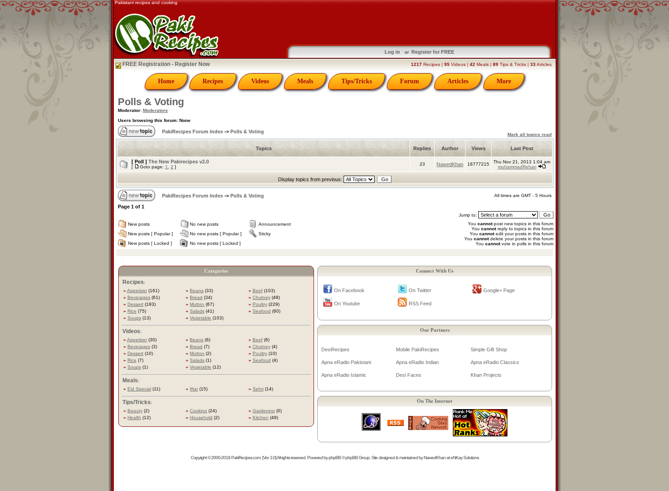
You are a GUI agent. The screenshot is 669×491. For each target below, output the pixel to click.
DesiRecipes (335, 349)
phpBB (335, 457)
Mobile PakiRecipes (417, 349)
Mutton (197, 304)
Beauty (134, 410)
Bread (196, 297)
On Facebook (349, 290)
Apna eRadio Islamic (343, 375)
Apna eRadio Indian (417, 362)
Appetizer (137, 290)
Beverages (138, 297)
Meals (305, 81)
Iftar (194, 388)
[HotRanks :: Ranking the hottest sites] (480, 434)
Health (134, 417)
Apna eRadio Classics (495, 362)
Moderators (155, 110)
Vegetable (200, 317)
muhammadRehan (517, 166)
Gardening (264, 410)
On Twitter (420, 290)
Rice (132, 311)
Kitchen (261, 417)
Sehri (258, 388)
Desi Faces (408, 375)
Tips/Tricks (356, 81)
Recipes (213, 81)
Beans (196, 290)
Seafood (262, 311)
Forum (409, 81)
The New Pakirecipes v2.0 (178, 161)
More (504, 81)
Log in (392, 52)
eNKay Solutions (465, 457)
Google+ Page (499, 290)
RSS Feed (420, 303)
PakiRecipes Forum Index (192, 131)
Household (201, 417)
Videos (260, 81)
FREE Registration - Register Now (165, 64)
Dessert (135, 304)
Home (166, 81)
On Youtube (347, 303)
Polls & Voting (151, 101)
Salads (197, 311)
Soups (134, 317)
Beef (258, 290)
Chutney (261, 297)
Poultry (260, 304)
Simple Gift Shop (489, 349)
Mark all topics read (529, 134)
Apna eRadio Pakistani (346, 362)
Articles (457, 81)
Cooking (198, 410)
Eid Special (139, 388)
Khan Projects (486, 375)
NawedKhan (449, 164)
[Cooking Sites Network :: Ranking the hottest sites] (428, 427)
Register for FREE (432, 52)
